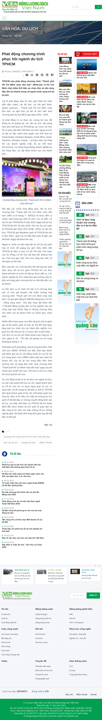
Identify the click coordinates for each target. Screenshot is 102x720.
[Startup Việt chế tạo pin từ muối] (75, 573)
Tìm (98, 7)
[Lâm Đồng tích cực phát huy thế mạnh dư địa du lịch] (65, 60)
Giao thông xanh (78, 661)
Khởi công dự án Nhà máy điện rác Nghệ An (87, 264)
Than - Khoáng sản (76, 622)
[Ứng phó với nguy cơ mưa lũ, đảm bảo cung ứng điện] (87, 149)
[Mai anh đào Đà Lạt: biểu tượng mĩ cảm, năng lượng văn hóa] (65, 83)
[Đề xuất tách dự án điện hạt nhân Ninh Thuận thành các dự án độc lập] (87, 89)
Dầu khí (72, 618)
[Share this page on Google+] (37, 75)
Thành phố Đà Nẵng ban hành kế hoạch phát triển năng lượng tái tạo (87, 245)
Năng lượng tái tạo (42, 622)
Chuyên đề (40, 661)
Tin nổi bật (62, 54)
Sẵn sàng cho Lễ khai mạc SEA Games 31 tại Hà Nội (22, 521)
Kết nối (18, 35)
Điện (71, 614)
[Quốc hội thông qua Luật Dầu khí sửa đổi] (87, 64)
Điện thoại (81, 694)
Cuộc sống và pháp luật (10, 654)
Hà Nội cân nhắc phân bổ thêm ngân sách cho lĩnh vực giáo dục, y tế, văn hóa (23, 475)
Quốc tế (4, 618)
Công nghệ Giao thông (78, 674)
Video (4, 661)
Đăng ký (93, 595)
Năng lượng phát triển (80, 609)
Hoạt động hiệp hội (8, 622)
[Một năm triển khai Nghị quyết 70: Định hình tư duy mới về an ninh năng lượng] (87, 176)
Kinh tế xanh (40, 634)
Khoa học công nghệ (80, 628)
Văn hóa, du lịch (41, 642)
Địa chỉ (69, 694)
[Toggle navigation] (4, 19)
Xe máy (72, 670)
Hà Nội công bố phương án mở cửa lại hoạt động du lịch (22, 511)
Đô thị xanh (5, 642)
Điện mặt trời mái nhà (43, 670)
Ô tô (71, 666)
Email (93, 694)
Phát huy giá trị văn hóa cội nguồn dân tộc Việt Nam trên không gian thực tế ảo (21, 466)
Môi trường (5, 646)
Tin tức (4, 609)
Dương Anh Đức (29, 442)
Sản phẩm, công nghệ (88, 571)
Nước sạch (5, 650)
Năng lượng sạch (44, 609)
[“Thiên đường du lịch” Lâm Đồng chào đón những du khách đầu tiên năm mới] (65, 131)
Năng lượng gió (41, 614)
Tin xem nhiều (64, 193)
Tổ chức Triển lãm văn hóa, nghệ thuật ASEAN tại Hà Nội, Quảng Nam (23, 484)
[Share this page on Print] (32, 75)
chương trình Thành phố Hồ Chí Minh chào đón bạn (27, 436)
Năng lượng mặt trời (43, 618)
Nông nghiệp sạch (42, 678)
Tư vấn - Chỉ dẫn (54, 570)
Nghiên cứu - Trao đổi (77, 638)
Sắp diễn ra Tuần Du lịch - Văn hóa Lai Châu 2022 (22, 546)
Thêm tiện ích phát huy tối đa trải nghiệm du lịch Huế (22, 530)
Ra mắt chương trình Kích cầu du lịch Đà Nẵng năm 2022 (20, 493)
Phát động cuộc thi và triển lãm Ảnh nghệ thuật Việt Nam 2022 (21, 502)
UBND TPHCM (45, 442)
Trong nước (5, 614)
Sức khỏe (38, 638)
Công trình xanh (41, 674)
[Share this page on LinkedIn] (47, 75)
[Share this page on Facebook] (52, 75)
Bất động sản (6, 638)
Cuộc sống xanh (9, 628)
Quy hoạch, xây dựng (9, 634)
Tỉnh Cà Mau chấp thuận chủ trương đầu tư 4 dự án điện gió (86, 224)
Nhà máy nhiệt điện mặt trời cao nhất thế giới (86, 297)
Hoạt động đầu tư (21, 570)
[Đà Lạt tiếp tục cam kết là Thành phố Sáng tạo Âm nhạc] (65, 108)
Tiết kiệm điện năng (42, 666)
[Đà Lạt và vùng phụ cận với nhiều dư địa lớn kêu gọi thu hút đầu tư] (8, 573)
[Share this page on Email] (27, 75)
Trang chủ (7, 35)
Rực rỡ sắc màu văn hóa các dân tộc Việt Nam (23, 538)
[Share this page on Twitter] (42, 75)
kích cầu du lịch (11, 442)
